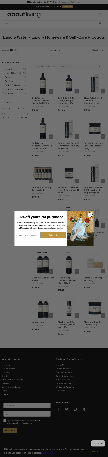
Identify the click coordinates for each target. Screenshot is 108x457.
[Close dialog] (90, 214)
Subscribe (53, 235)
